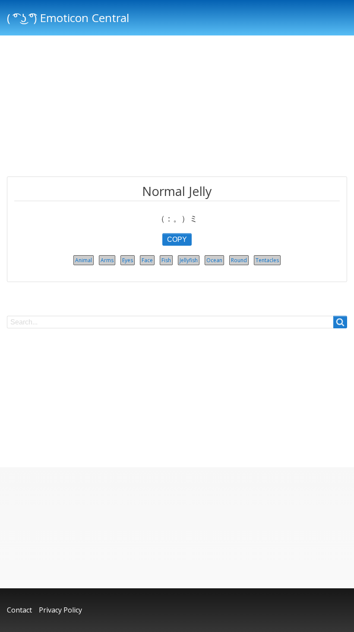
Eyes (127, 260)
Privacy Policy (60, 610)
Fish (166, 260)
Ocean (214, 260)
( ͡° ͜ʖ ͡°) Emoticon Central (68, 18)
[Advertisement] (177, 107)
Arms (107, 260)
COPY (177, 239)
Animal (83, 260)
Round (239, 260)
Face (147, 260)
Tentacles (267, 260)
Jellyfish (189, 260)
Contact (19, 610)
